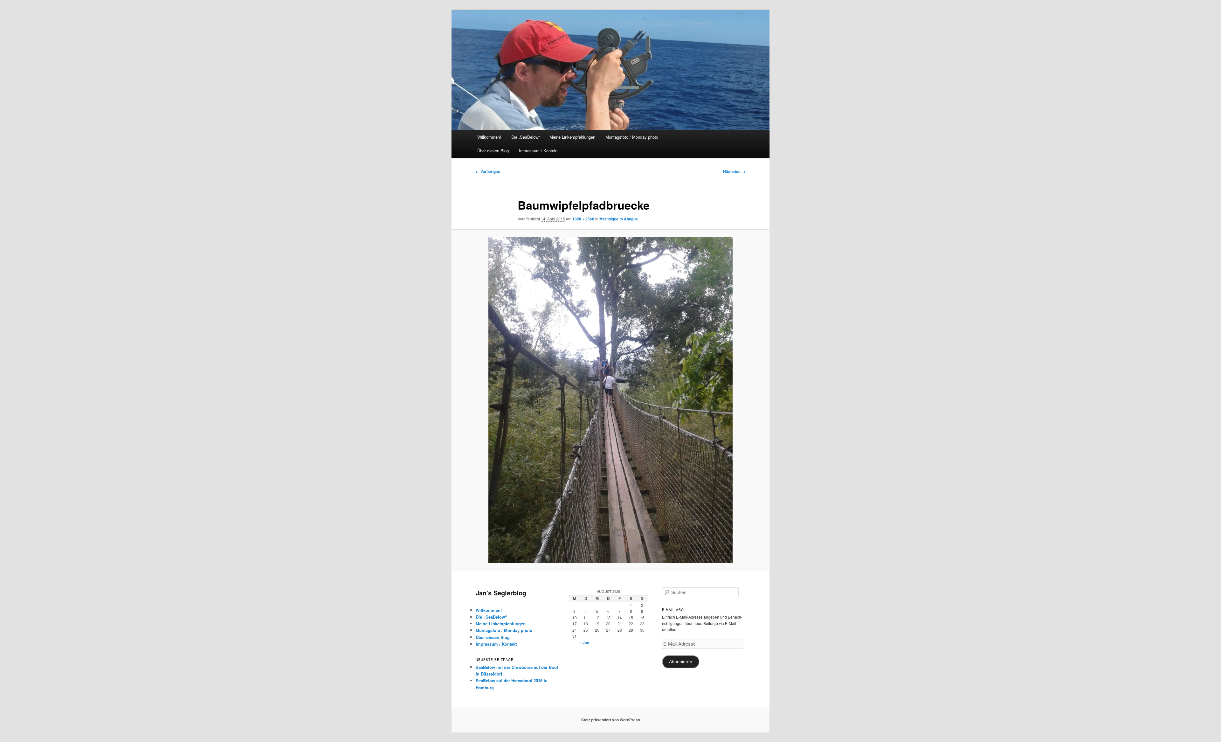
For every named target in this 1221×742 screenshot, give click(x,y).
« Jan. (584, 642)
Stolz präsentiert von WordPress (610, 720)
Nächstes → (734, 171)
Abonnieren (680, 661)
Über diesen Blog (493, 151)
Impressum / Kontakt (538, 151)
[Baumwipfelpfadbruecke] (610, 400)
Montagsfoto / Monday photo (631, 137)
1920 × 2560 (583, 219)
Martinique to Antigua (618, 219)
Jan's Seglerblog (501, 592)
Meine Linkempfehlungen (572, 137)
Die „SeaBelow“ (525, 137)
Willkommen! (489, 137)
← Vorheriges (488, 171)
